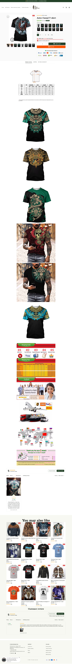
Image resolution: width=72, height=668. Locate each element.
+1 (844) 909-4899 (13, 649)
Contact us (30, 646)
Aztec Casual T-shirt (13, 509)
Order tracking (30, 648)
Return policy (48, 652)
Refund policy (48, 654)
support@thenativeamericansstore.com (17, 651)
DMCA (29, 652)
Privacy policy (48, 646)
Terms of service (49, 648)
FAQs (29, 650)
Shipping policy (48, 650)
